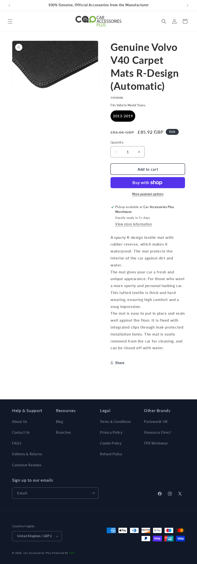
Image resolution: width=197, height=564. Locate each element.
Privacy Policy (111, 432)
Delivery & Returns (27, 454)
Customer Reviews (27, 465)
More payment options (147, 194)
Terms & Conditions (115, 422)
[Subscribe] (93, 493)
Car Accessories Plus (37, 552)
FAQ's (17, 443)
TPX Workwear (156, 443)
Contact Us (21, 432)
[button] (10, 21)
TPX (72, 552)
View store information (133, 224)
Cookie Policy (111, 443)
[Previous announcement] (9, 5)
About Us (19, 422)
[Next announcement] (187, 5)
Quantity (117, 142)
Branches (63, 432)
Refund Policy (111, 454)
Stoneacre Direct (157, 432)
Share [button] (119, 363)
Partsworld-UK (156, 422)
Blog (59, 422)
